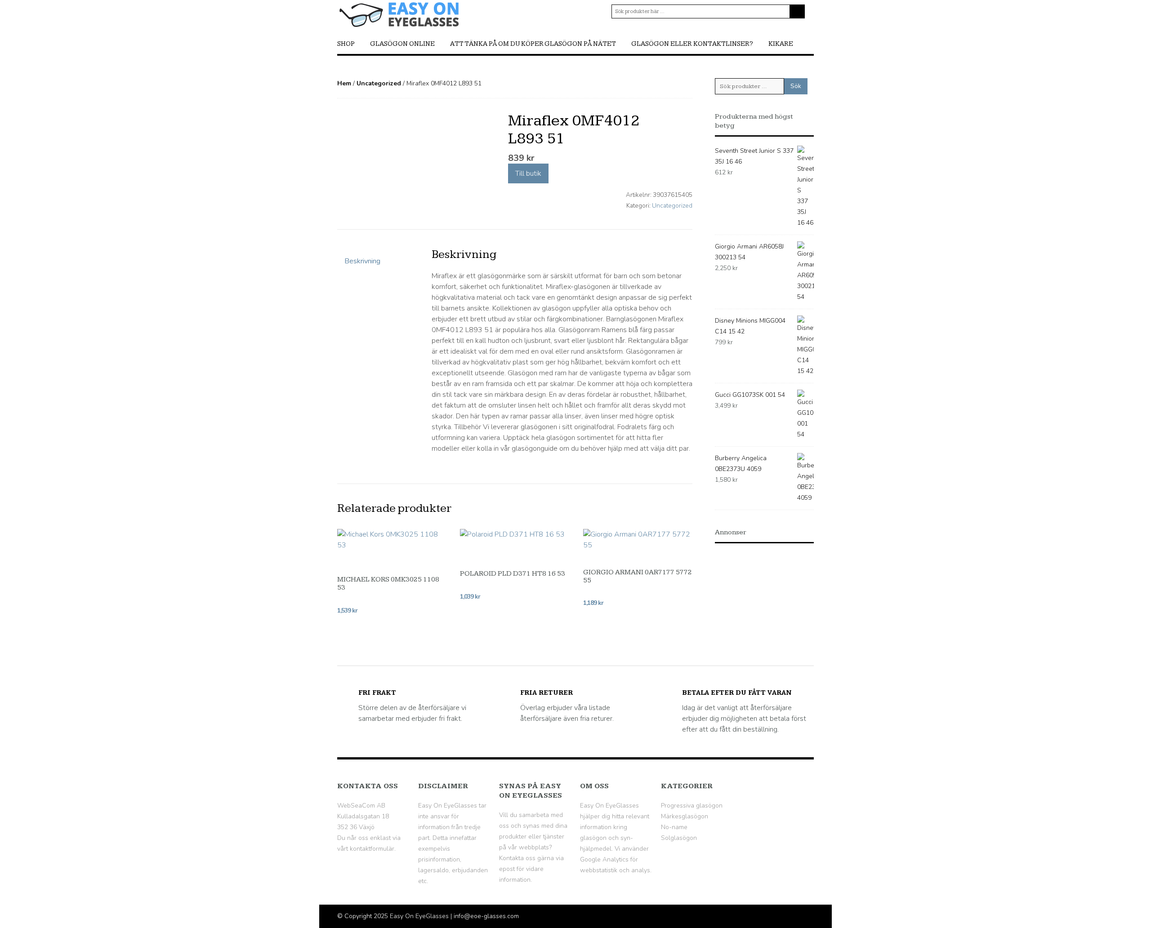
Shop (346, 44)
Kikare (780, 44)
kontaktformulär (372, 848)
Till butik (528, 173)
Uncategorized (379, 83)
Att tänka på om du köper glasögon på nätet (533, 44)
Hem (344, 83)
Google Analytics (604, 859)
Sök (795, 86)
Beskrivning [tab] (362, 261)
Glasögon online (402, 44)
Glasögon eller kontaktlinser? (692, 44)
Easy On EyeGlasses (419, 916)
